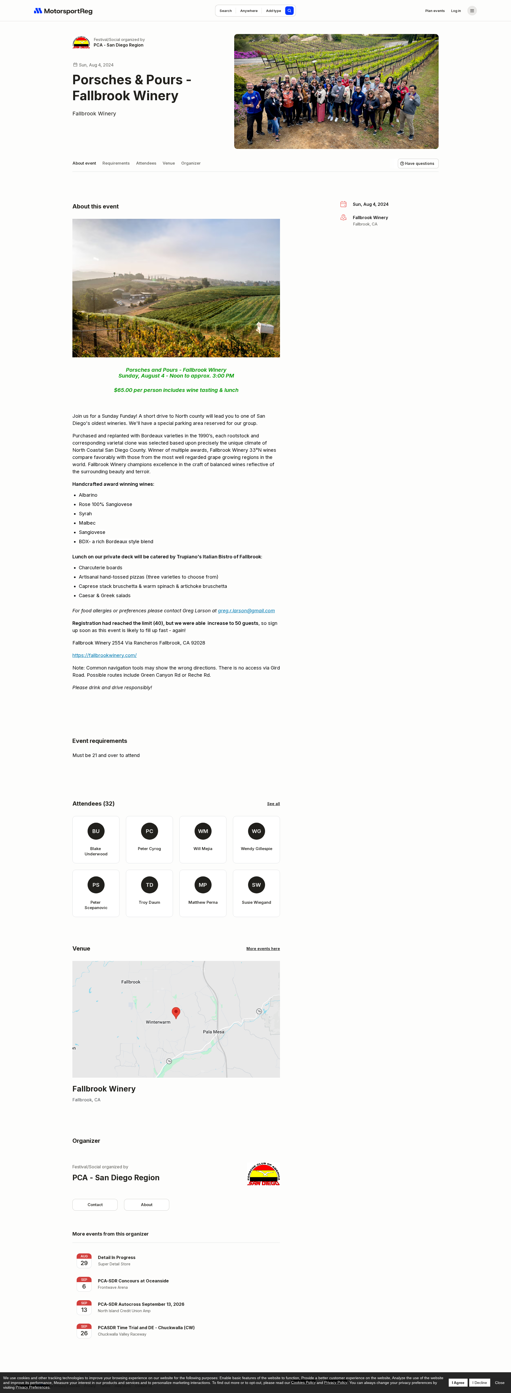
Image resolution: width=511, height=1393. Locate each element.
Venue (169, 163)
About (147, 1204)
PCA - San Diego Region (118, 45)
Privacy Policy (335, 1382)
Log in (456, 11)
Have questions (419, 163)
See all (273, 803)
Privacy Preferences (33, 1387)
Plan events (435, 11)
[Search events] (289, 10)
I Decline (479, 1383)
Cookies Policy (303, 1382)
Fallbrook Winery (94, 113)
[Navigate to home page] (63, 10)
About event (84, 163)
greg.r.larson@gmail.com (246, 610)
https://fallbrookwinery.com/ (104, 655)
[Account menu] (472, 10)
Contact (95, 1204)
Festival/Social (107, 39)
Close (500, 1383)
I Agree (458, 1383)
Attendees (146, 163)
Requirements (116, 163)
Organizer (191, 163)
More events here (263, 948)
